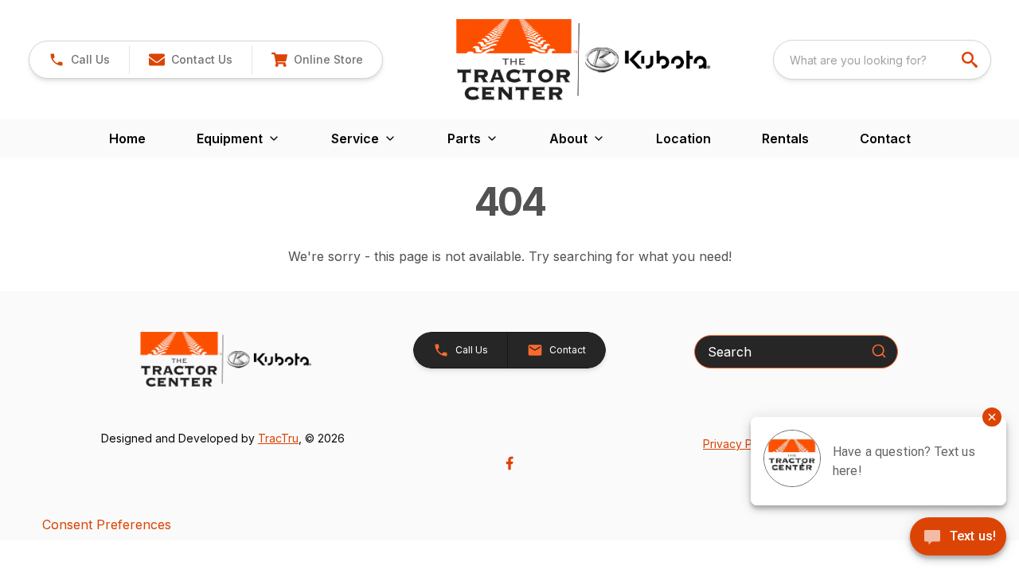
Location (683, 138)
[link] (317, 59)
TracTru (278, 438)
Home (127, 138)
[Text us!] (958, 538)
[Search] (879, 351)
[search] (971, 59)
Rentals (785, 138)
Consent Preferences (106, 524)
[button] (79, 59)
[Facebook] (509, 463)
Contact (885, 138)
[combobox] (882, 60)
